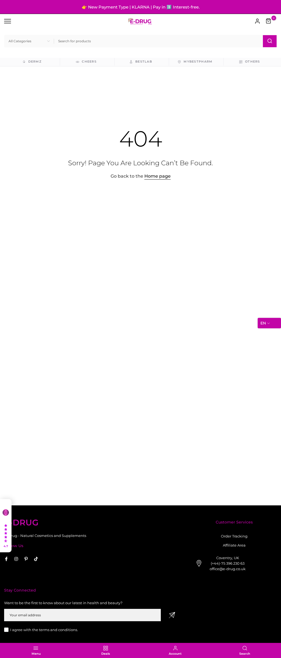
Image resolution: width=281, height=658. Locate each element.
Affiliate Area (234, 545)
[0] (269, 21)
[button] (6, 525)
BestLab (143, 61)
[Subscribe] (172, 615)
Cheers (89, 61)
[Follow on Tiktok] (36, 559)
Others (252, 61)
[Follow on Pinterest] (26, 559)
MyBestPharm (198, 61)
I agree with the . (44, 630)
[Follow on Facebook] (6, 559)
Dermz (34, 61)
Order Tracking (234, 536)
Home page (157, 176)
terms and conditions (58, 630)
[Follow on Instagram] (16, 559)
